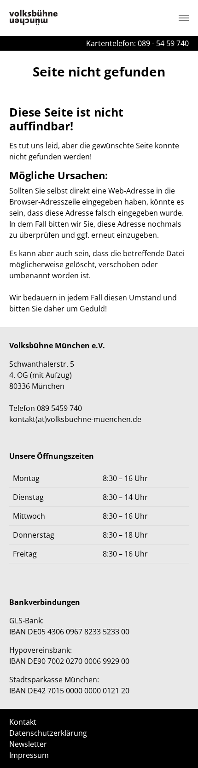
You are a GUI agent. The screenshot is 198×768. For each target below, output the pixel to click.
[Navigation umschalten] (184, 18)
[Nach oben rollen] (178, 748)
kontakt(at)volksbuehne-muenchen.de (75, 419)
